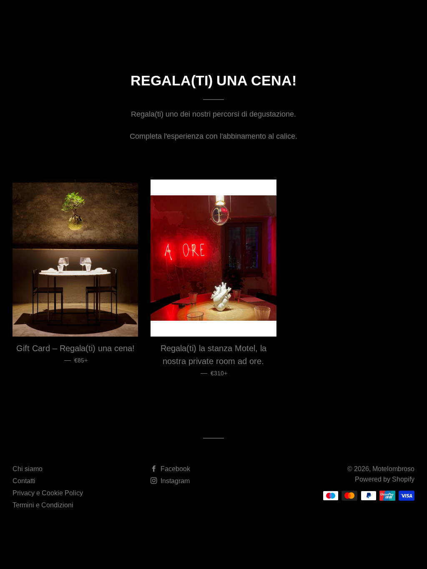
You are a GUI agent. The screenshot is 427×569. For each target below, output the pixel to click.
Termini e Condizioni (43, 505)
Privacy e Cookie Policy (48, 493)
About (222, 19)
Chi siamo (28, 468)
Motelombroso (58, 19)
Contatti (24, 480)
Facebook (174, 468)
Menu (255, 19)
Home (189, 19)
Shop (287, 19)
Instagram (174, 480)
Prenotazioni (339, 19)
